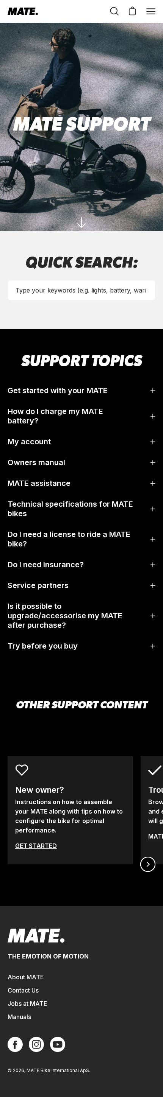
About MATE (26, 977)
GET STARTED (36, 846)
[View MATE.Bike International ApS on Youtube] (57, 1044)
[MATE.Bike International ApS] (23, 11)
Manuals (19, 1017)
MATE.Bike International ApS (58, 1070)
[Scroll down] (81, 222)
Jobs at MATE (27, 1003)
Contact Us (23, 990)
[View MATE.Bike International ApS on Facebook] (15, 1044)
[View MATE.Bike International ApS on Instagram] (36, 1044)
